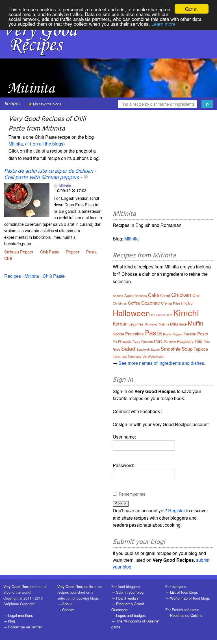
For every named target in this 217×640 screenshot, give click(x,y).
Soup (187, 348)
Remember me (132, 494)
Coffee (134, 303)
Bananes (141, 295)
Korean (120, 323)
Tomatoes (134, 356)
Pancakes (134, 334)
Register (176, 510)
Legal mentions (20, 615)
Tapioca (201, 349)
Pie (115, 341)
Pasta (91, 252)
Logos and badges (131, 615)
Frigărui (187, 303)
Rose (116, 349)
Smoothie (171, 348)
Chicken (181, 294)
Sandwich (143, 349)
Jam (169, 315)
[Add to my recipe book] (86, 177)
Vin (144, 356)
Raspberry (185, 341)
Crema (166, 303)
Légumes (136, 324)
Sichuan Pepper (18, 252)
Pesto (202, 334)
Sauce (155, 349)
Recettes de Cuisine (186, 615)
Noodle (118, 334)
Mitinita (15, 143)
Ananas (118, 295)
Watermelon (156, 356)
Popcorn (147, 341)
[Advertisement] (163, 161)
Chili (8, 258)
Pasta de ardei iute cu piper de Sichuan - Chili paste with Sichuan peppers (50, 174)
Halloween (131, 312)
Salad (128, 348)
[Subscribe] (55, 185)
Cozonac (150, 302)
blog (11, 621)
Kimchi (186, 313)
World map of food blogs (190, 598)
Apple (129, 295)
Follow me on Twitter (25, 627)
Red (198, 341)
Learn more (163, 23)
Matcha (164, 324)
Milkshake (178, 324)
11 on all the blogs (45, 143)
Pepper (72, 252)
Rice (206, 341)
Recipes (12, 104)
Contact (68, 609)
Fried (176, 303)
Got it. (191, 8)
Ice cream (158, 315)
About (67, 603)
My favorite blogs (46, 104)
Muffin (195, 323)
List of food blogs (184, 592)
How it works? (127, 598)
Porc (158, 341)
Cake (153, 294)
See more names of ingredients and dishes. (161, 363)
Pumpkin (170, 341)
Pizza (136, 341)
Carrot (165, 295)
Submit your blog (130, 592)
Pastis (167, 334)
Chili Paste (49, 252)
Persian (190, 334)
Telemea (120, 356)
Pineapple (124, 341)
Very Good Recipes (18, 586)
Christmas (120, 303)
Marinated (151, 324)
